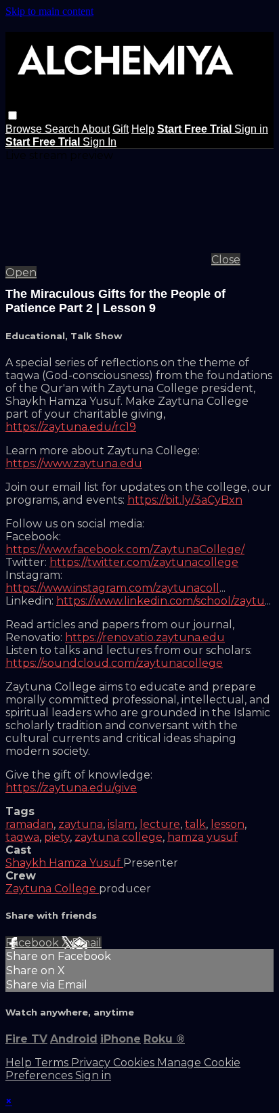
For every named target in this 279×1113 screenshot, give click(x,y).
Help (142, 129)
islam (121, 824)
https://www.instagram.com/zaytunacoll (112, 588)
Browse (25, 129)
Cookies (135, 1062)
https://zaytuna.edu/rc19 (70, 426)
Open (21, 272)
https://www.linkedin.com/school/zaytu (160, 600)
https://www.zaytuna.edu (73, 463)
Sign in (251, 129)
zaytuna (80, 824)
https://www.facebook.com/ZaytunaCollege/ (124, 549)
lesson (227, 824)
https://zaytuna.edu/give (71, 787)
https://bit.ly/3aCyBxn (184, 500)
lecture (160, 824)
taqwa (22, 837)
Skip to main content (49, 11)
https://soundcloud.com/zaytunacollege (114, 663)
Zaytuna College (52, 888)
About (95, 129)
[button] (12, 115)
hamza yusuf (202, 837)
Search (63, 129)
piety (57, 837)
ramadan (29, 824)
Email (87, 942)
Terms (53, 1062)
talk (195, 824)
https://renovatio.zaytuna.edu (145, 637)
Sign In (99, 142)
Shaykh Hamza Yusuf (64, 862)
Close (225, 259)
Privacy (92, 1062)
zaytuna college (118, 837)
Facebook (33, 942)
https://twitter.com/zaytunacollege (143, 562)
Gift (120, 129)
